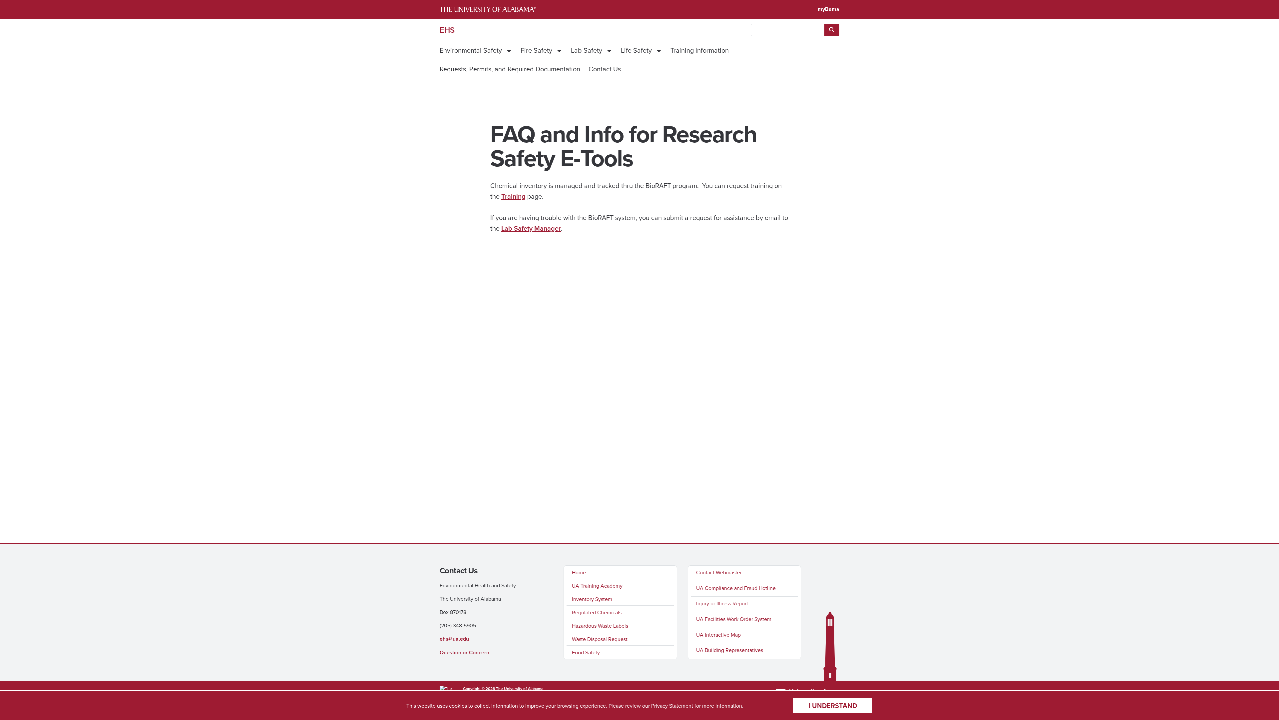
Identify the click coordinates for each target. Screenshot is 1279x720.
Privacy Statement (672, 705)
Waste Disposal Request (600, 639)
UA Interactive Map (718, 634)
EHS (447, 30)
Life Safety (636, 50)
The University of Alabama (519, 688)
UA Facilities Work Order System (733, 619)
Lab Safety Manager (531, 228)
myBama (828, 9)
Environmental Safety (471, 50)
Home (579, 572)
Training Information (699, 50)
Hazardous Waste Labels (600, 625)
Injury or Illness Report (722, 603)
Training (513, 196)
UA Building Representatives (729, 650)
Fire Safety (536, 50)
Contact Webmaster (719, 572)
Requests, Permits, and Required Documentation (510, 69)
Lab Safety (586, 50)
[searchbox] (787, 30)
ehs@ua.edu (454, 639)
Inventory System (592, 599)
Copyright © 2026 (479, 688)
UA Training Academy (597, 585)
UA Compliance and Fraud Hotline (736, 588)
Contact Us (605, 69)
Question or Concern (464, 652)
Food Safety (586, 652)
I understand (833, 705)
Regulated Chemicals (597, 612)
